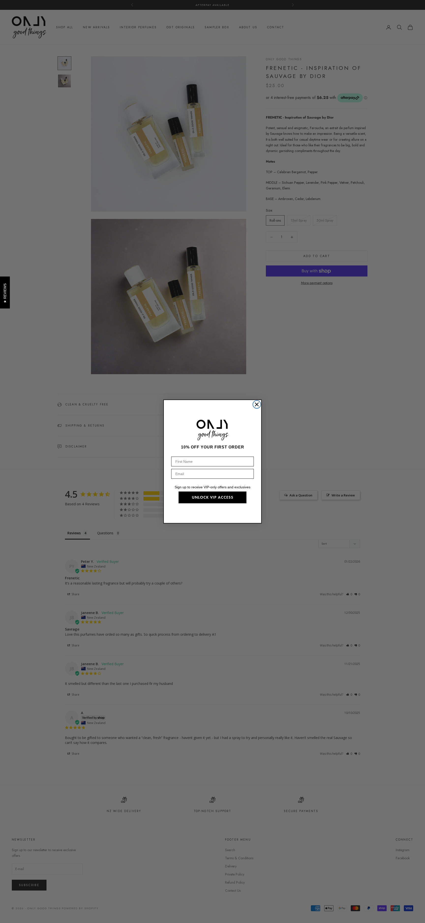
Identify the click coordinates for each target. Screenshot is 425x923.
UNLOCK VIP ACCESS (212, 497)
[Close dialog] (257, 404)
